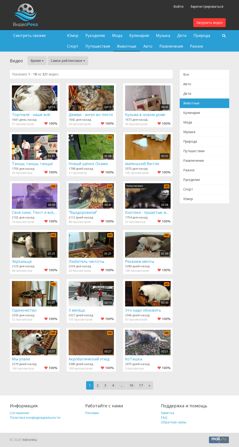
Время (36, 60)
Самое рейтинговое (67, 60)
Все (186, 74)
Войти (178, 6)
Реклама (92, 413)
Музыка (163, 35)
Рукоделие (95, 35)
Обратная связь (173, 422)
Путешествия (97, 46)
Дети (181, 35)
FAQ (164, 417)
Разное (196, 46)
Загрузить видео (209, 22)
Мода (117, 35)
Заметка (167, 413)
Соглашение (19, 413)
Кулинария (139, 35)
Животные (126, 46)
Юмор (72, 35)
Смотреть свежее (29, 35)
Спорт (72, 46)
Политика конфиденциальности (35, 417)
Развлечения (171, 46)
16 (131, 385)
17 (141, 385)
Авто (147, 46)
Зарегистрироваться (206, 6)
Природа (201, 35)
